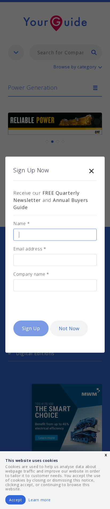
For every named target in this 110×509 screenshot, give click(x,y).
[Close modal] (91, 170)
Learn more (39, 499)
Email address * (29, 249)
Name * (21, 223)
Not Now (69, 328)
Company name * (31, 274)
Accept (15, 499)
